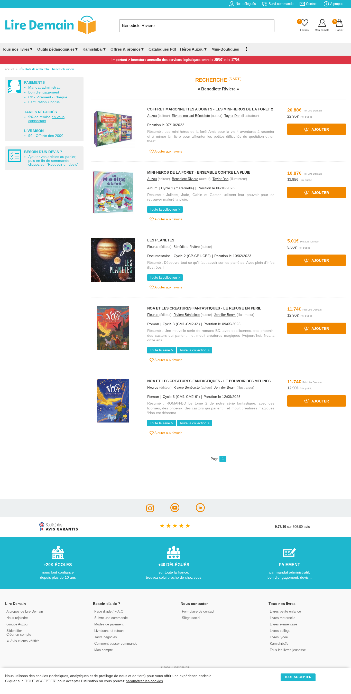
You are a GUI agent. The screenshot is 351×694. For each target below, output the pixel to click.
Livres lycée (279, 637)
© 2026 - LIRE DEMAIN (175, 667)
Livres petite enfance (285, 611)
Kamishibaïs (279, 643)
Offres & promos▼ (127, 49)
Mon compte (103, 650)
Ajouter (319, 130)
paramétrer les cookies (144, 681)
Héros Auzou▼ (193, 49)
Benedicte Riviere (185, 179)
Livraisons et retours (109, 631)
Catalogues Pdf (162, 49)
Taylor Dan (232, 116)
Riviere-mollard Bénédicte (191, 116)
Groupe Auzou (16, 624)
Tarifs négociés (105, 637)
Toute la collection (163, 209)
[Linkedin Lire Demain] (200, 511)
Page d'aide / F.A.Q (108, 611)
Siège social (191, 618)
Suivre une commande (111, 618)
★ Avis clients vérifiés (23, 641)
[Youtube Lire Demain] (174, 511)
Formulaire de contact (198, 611)
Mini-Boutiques (225, 49)
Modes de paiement (109, 624)
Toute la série (160, 350)
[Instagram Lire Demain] (150, 511)
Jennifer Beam (225, 315)
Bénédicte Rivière (186, 247)
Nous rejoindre (17, 618)
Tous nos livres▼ (17, 49)
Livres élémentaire (283, 624)
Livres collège (280, 631)
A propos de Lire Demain (24, 611)
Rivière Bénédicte (186, 315)
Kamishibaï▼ (94, 49)
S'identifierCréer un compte (18, 632)
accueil (9, 69)
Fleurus (153, 247)
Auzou (152, 116)
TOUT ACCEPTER (298, 677)
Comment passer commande (115, 643)
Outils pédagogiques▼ (57, 49)
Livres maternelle (282, 618)
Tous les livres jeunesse (288, 650)
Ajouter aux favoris (168, 151)
